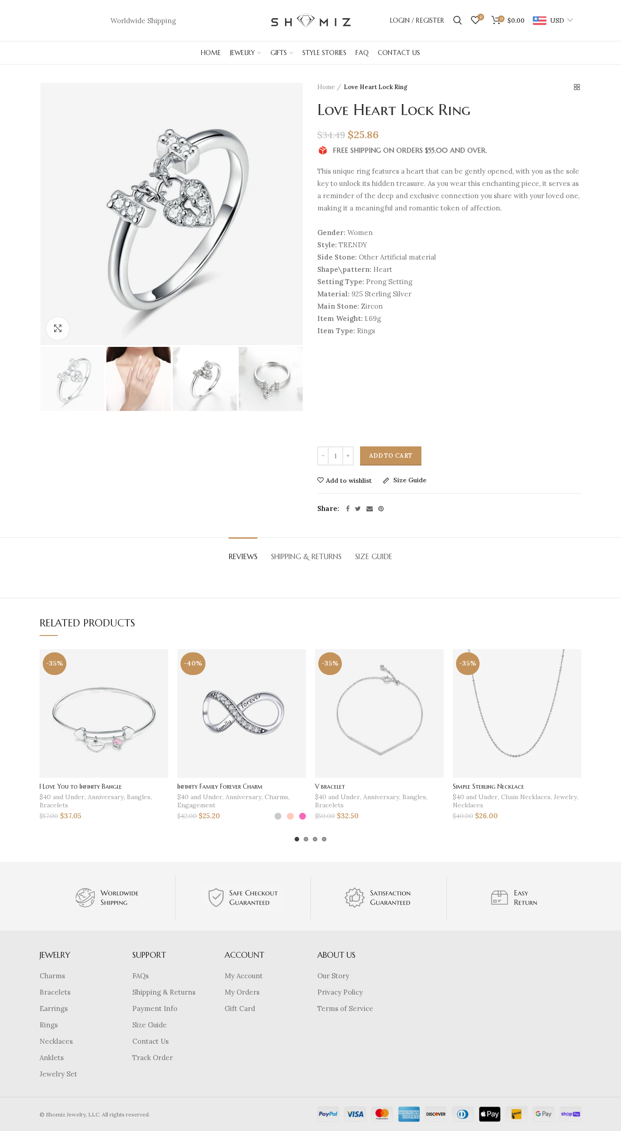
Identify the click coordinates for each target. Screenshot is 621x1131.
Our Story (333, 975)
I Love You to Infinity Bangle (81, 786)
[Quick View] (161, 705)
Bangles (138, 797)
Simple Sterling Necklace (488, 786)
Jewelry (565, 797)
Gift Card (240, 1008)
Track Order (152, 1057)
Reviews (243, 556)
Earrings (54, 1008)
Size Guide (408, 480)
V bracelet (330, 786)
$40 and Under (62, 797)
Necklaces (468, 805)
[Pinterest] (381, 509)
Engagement (196, 805)
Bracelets (54, 805)
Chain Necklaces (526, 797)
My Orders (242, 992)
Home (326, 87)
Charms (276, 797)
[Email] (370, 509)
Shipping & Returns (306, 556)
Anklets (52, 1057)
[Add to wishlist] (161, 664)
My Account (244, 975)
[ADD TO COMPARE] (161, 684)
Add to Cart (390, 456)
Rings (49, 1025)
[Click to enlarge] (57, 328)
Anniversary (106, 797)
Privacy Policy (340, 992)
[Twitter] (358, 509)
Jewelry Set (58, 1074)
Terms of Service (345, 1008)
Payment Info (154, 1008)
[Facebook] (347, 509)
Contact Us (150, 1041)
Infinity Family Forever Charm (220, 786)
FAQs (140, 975)
